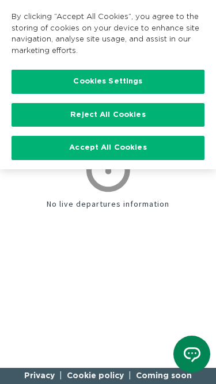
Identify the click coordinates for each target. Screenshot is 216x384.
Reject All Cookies (107, 115)
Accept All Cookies (107, 148)
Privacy (39, 375)
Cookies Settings (107, 81)
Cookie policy (95, 375)
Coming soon (164, 375)
